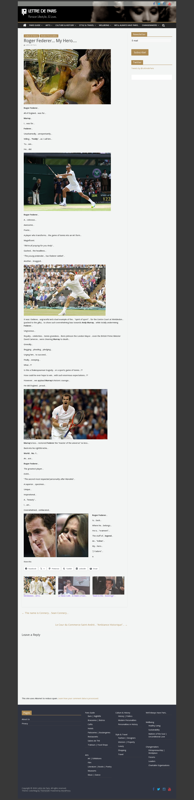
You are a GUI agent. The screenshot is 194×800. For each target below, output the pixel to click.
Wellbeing (104, 25)
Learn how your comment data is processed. (78, 698)
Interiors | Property (126, 742)
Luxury (121, 746)
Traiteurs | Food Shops (98, 745)
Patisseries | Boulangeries (99, 732)
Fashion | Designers (127, 738)
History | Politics (125, 716)
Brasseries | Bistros (96, 720)
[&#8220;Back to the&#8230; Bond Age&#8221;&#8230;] (108, 585)
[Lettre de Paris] (25, 25)
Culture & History (64, 25)
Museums (92, 770)
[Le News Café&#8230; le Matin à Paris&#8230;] (74, 585)
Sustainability (154, 729)
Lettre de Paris (31, 45)
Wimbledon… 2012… (32, 596)
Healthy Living (154, 725)
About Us (26, 719)
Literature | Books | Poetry (100, 766)
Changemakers (149, 25)
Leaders (151, 761)
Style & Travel (86, 25)
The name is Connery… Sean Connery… (45, 613)
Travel (120, 754)
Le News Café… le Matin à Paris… (72, 596)
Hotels (90, 728)
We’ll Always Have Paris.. (126, 25)
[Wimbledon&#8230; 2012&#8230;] (40, 585)
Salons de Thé (94, 740)
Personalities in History (128, 724)
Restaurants (93, 736)
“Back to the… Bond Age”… (104, 596)
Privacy (25, 723)
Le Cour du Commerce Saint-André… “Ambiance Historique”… (91, 624)
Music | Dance (94, 775)
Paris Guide (34, 25)
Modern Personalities (49, 36)
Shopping (122, 750)
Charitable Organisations (158, 765)
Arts (48, 25)
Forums (151, 757)
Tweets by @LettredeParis (142, 68)
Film (89, 762)
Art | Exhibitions (94, 758)
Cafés (90, 724)
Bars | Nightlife (94, 716)
